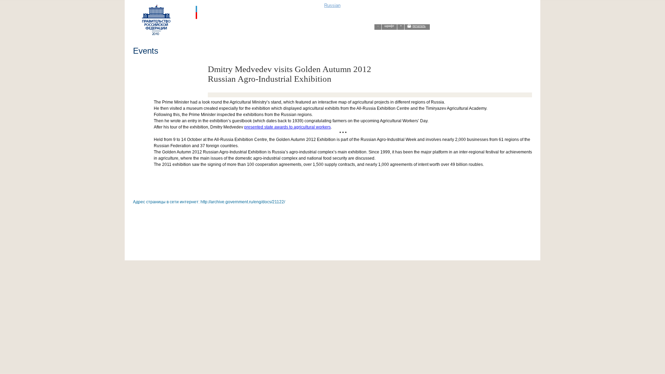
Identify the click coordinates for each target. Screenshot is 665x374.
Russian (332, 5)
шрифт (389, 26)
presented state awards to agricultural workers (287, 127)
